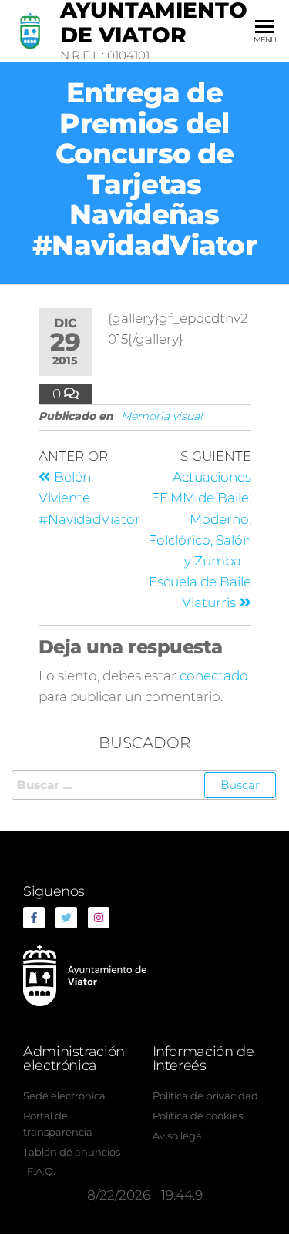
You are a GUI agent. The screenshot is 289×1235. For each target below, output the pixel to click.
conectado (214, 675)
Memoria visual (162, 416)
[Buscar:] (144, 785)
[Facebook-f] (34, 917)
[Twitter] (66, 917)
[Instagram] (98, 917)
